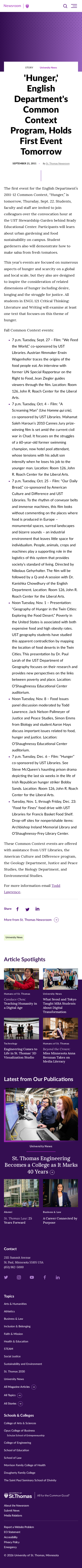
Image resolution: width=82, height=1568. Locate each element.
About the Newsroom (16, 1505)
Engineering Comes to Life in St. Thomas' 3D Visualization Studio (20, 1053)
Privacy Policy (11, 1542)
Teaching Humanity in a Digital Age (20, 1003)
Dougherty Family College (19, 1473)
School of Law (12, 1458)
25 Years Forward (18, 1220)
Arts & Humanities (15, 1304)
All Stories (10, 1403)
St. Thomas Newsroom (58, 163)
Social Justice (12, 1356)
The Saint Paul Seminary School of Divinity (30, 1480)
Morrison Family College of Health (25, 1465)
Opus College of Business (24, 1433)
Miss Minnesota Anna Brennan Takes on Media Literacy (59, 1055)
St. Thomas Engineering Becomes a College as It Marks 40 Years (41, 1165)
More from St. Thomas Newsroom (28, 919)
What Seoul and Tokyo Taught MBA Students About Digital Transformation (59, 1005)
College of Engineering (17, 1442)
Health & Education (16, 1341)
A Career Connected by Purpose (60, 1220)
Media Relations (13, 1515)
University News (48, 67)
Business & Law (13, 1319)
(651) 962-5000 (14, 1267)
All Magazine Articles (17, 1387)
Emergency (10, 1547)
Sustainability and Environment (23, 1364)
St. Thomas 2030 (14, 1371)
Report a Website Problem (19, 1527)
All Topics (10, 1395)
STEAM (8, 1349)
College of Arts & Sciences (20, 1423)
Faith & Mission (13, 1334)
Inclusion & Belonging (17, 1326)
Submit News (12, 1510)
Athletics (9, 1311)
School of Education (16, 1450)
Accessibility (11, 1537)
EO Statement (12, 1532)
